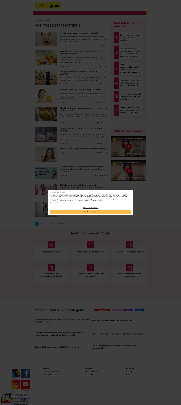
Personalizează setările (90, 208)
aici (59, 202)
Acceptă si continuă (90, 211)
